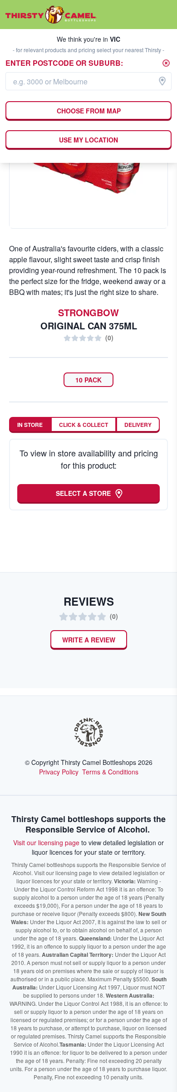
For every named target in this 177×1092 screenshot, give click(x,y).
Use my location (88, 139)
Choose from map (89, 110)
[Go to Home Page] (51, 14)
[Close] (166, 63)
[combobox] (88, 81)
